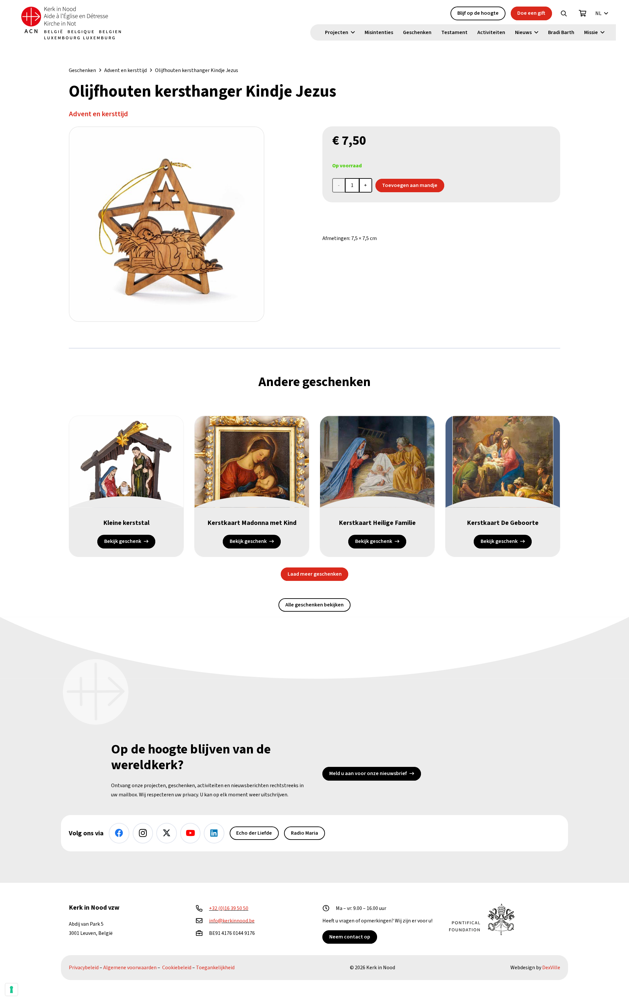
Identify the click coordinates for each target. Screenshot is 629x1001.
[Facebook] (119, 833)
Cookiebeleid (176, 967)
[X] (166, 833)
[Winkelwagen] (583, 13)
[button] (563, 13)
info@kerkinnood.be (232, 920)
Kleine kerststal (126, 523)
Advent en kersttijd (125, 70)
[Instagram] (143, 833)
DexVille (551, 967)
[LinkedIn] (214, 833)
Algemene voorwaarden (130, 967)
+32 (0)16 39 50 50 (228, 908)
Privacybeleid (84, 967)
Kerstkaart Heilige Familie (377, 523)
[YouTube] (190, 833)
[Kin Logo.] (71, 23)
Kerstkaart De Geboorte (503, 523)
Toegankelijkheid (215, 967)
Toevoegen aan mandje (409, 185)
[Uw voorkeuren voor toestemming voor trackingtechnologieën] (11, 989)
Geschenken (82, 70)
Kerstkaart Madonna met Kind (251, 523)
